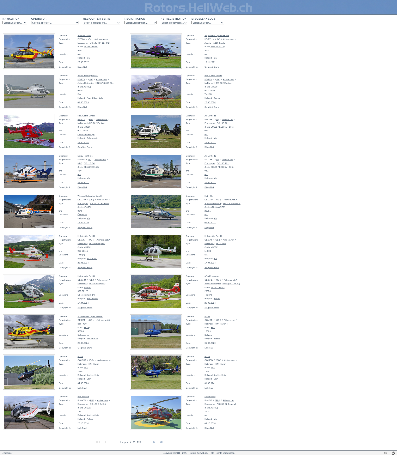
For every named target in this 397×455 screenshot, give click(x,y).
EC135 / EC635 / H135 (222, 127)
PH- (91, 400)
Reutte (217, 298)
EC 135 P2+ (223, 123)
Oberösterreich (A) (86, 134)
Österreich (82, 214)
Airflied (90, 419)
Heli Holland (83, 396)
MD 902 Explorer (224, 83)
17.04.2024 (210, 263)
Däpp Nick (82, 67)
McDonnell (209, 83)
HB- (217, 39)
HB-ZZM (208, 79)
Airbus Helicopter (86, 83)
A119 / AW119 (217, 47)
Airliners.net (100, 39)
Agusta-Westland (212, 203)
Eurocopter (83, 43)
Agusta (207, 43)
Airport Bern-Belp (95, 98)
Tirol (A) (208, 94)
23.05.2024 (83, 263)
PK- (217, 400)
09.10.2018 (210, 423)
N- (217, 119)
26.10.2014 (83, 423)
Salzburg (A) (83, 335)
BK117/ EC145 (91, 167)
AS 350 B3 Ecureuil (99, 203)
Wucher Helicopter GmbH (90, 196)
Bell (79, 324)
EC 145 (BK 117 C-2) (100, 43)
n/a (79, 54)
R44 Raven (93, 364)
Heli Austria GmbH (213, 75)
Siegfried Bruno (211, 67)
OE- (91, 200)
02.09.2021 (210, 223)
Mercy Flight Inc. (85, 156)
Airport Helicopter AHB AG (216, 35)
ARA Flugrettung (212, 276)
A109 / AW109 (217, 207)
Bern (80, 94)
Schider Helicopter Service (90, 316)
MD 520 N (221, 243)
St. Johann (92, 258)
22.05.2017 (210, 142)
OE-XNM (82, 280)
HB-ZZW (81, 119)
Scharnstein (92, 138)
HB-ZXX (81, 79)
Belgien (208, 335)
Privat (207, 316)
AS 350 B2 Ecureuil (226, 404)
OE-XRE (208, 280)
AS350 (87, 87)
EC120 (87, 408)
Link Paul (208, 348)
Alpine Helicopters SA (88, 75)
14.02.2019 (83, 223)
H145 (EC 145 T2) (231, 284)
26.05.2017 (210, 182)
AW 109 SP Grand (231, 203)
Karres (217, 98)
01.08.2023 (83, 102)
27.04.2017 (83, 182)
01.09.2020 (210, 343)
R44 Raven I (221, 364)
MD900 (214, 87)
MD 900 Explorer (97, 243)
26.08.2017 (83, 62)
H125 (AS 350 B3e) (105, 83)
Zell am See (92, 339)
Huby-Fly (208, 196)
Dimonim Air (209, 396)
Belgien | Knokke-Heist (88, 375)
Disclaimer (7, 453)
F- (90, 39)
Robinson (209, 324)
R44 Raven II (221, 324)
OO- (218, 320)
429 (85, 324)
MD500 (214, 247)
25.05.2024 (210, 102)
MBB (80, 163)
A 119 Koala (219, 43)
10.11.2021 (209, 62)
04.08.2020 (83, 383)
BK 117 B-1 (89, 163)
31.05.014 (209, 383)
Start (89, 379)
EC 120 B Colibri (98, 404)
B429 (86, 327)
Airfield (217, 339)
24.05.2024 (83, 142)
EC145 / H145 (90, 47)
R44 (213, 327)
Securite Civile (84, 35)
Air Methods (210, 116)
